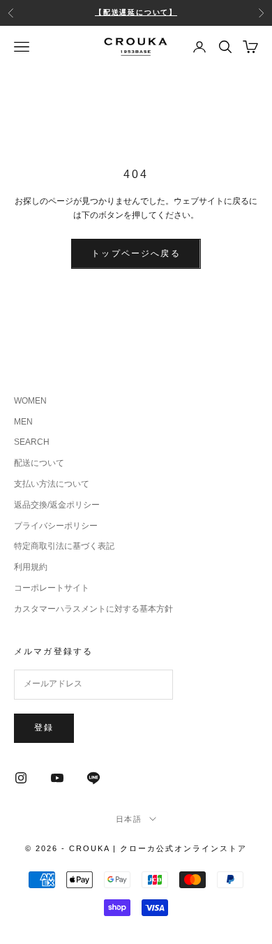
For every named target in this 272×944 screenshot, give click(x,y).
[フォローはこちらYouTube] (57, 778)
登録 (44, 727)
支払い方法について (51, 484)
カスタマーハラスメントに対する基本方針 (93, 609)
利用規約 (30, 567)
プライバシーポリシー (56, 526)
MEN (23, 422)
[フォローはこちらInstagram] (21, 778)
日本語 (129, 819)
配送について (39, 463)
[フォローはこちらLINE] (93, 778)
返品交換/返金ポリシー (57, 505)
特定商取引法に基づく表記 (64, 546)
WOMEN (30, 401)
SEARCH (32, 442)
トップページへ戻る (135, 253)
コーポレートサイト (51, 588)
